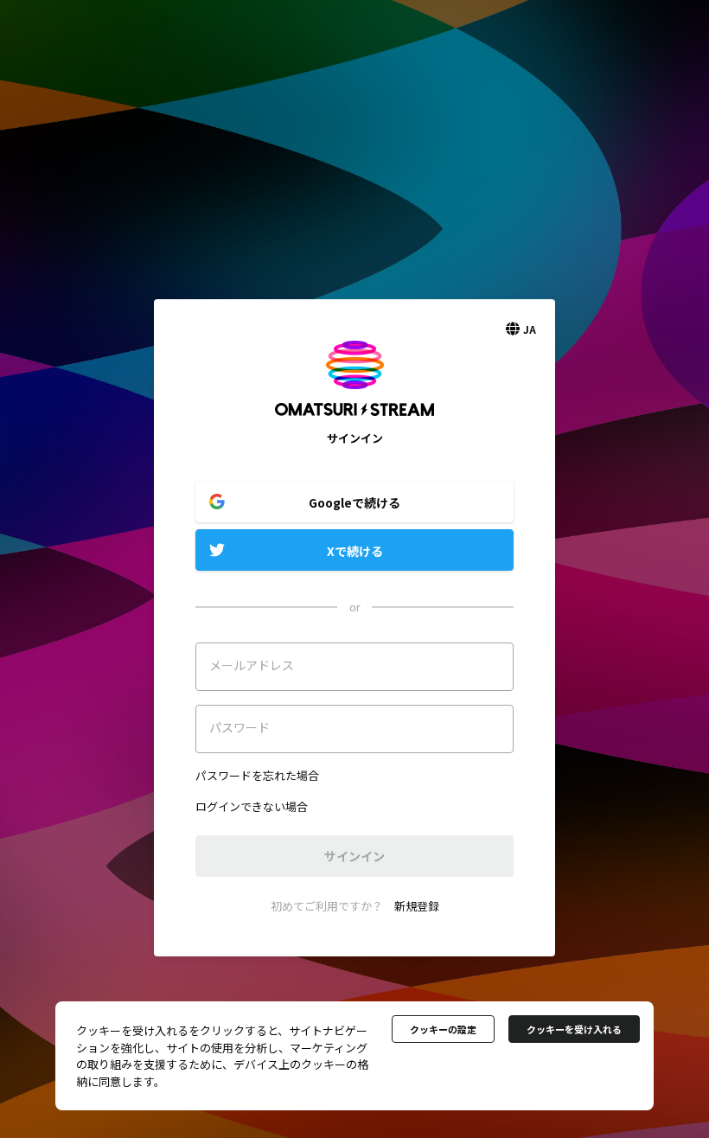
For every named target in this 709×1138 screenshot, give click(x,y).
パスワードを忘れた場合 (257, 775)
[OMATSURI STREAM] (354, 421)
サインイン (354, 856)
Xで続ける (355, 550)
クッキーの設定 (443, 1029)
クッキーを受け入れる (574, 1029)
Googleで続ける (354, 502)
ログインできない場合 (251, 806)
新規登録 (416, 906)
